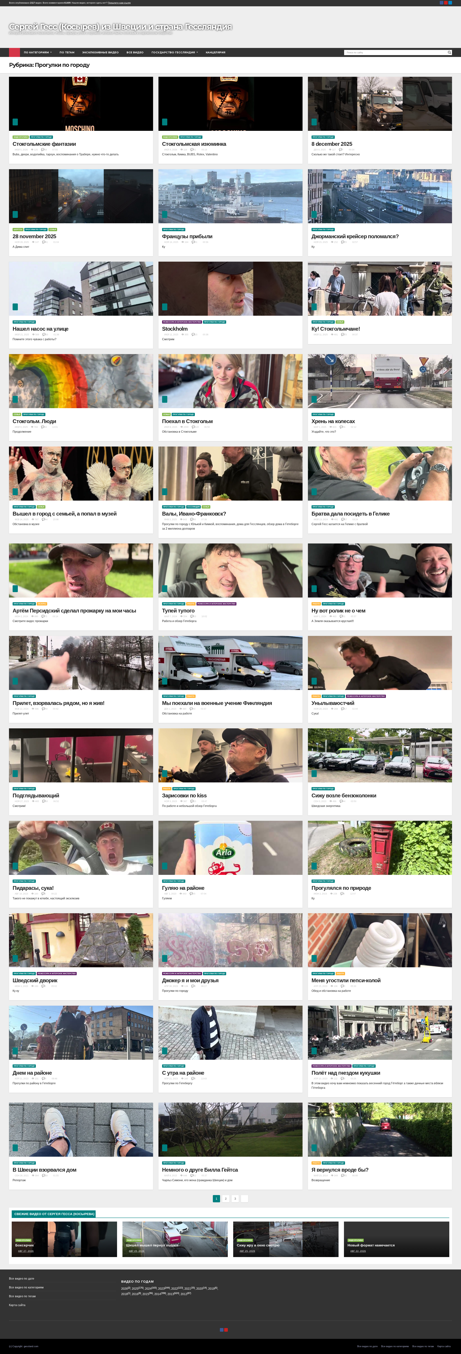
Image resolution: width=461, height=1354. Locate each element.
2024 (148, 1288)
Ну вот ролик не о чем (338, 611)
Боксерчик (24, 1245)
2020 (199, 1288)
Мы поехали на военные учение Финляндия (217, 703)
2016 (135, 1294)
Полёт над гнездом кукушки (346, 1073)
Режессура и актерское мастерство (182, 322)
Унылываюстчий (333, 703)
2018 (124, 1294)
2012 (184, 1294)
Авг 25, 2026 (136, 1251)
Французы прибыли (187, 236)
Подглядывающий (36, 795)
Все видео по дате (21, 1278)
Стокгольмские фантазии (44, 144)
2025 (135, 1288)
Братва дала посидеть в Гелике (351, 514)
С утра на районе (183, 1073)
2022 (174, 1288)
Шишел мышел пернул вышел (152, 1245)
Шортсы (18, 229)
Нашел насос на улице (40, 329)
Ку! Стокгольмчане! (336, 329)
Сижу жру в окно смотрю (258, 1245)
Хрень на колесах (333, 421)
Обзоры (42, 604)
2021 (187, 1288)
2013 (170, 1294)
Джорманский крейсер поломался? (355, 236)
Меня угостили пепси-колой (346, 980)
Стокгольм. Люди (34, 421)
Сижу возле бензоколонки (344, 795)
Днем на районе (32, 1073)
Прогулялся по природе (341, 888)
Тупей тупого (178, 611)
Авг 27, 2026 (26, 1251)
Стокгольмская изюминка (194, 144)
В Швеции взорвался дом (44, 1170)
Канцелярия (215, 52)
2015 (145, 1294)
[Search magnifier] (449, 52)
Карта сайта (17, 1305)
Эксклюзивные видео (100, 52)
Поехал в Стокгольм (187, 421)
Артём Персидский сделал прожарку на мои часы (74, 611)
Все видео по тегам (22, 1296)
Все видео (135, 52)
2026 (124, 1288)
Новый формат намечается (371, 1245)
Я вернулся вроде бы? (340, 1170)
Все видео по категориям (26, 1287)
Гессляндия (193, 507)
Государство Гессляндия (174, 52)
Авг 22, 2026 (358, 1251)
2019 (211, 1288)
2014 (157, 1294)
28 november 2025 (34, 236)
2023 (161, 1288)
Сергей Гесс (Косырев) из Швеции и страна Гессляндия (120, 27)
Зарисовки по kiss (184, 795)
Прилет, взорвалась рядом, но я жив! (58, 703)
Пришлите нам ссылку (119, 3)
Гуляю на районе (183, 888)
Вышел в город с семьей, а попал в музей (64, 514)
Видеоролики (21, 137)
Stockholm (175, 329)
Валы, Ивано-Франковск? (194, 514)
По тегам (67, 52)
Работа (190, 604)
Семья (53, 229)
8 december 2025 (332, 144)
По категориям (37, 52)
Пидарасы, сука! (33, 888)
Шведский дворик (35, 980)
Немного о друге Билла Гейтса (200, 1170)
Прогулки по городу (41, 137)
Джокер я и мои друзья (190, 980)
